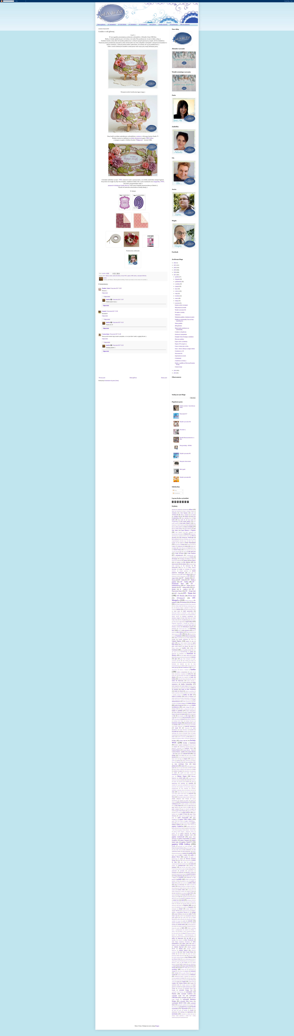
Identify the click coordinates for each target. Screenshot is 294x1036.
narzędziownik (175, 788)
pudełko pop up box (181, 882)
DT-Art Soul (192, 595)
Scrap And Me (185, 894)
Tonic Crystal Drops (188, 952)
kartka (110, 275)
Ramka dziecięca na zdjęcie (184, 886)
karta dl (184, 665)
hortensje (178, 657)
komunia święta (176, 723)
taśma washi (185, 943)
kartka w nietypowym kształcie (187, 709)
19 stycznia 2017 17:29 (112, 311)
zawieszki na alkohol (186, 1014)
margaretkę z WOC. (159, 181)
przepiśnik (181, 877)
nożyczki (191, 793)
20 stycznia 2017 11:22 (117, 322)
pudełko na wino (185, 881)
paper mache (183, 807)
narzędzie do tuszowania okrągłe (186, 786)
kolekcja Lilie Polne (178, 721)
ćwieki (191, 557)
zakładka (185, 1010)
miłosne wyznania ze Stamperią (185, 774)
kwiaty (174, 740)
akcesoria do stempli (176, 509)
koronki (182, 724)
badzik (186, 516)
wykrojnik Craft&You (187, 993)
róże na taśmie (183, 893)
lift (179, 755)
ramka (173, 886)
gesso (173, 643)
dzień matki (177, 611)
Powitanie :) (183, 429)
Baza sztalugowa (189, 532)
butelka (188, 544)
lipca (176, 288)
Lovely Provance (190, 757)
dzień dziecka (193, 609)
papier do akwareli (185, 809)
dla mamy (191, 564)
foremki (173, 639)
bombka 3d (174, 542)
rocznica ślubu (181, 889)
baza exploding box (186, 518)
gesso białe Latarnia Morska (184, 643)
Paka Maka (178, 805)
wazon (192, 973)
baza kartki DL (181, 519)
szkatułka (189, 919)
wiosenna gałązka (175, 978)
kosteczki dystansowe (190, 726)
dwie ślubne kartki (177, 606)
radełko (188, 884)
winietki (192, 976)
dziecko (179, 609)
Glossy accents (175, 648)
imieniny (193, 657)
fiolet (191, 634)
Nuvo (173, 797)
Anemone (174, 513)
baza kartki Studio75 (185, 523)
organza (192, 800)
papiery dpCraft (190, 826)
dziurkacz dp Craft (186, 614)
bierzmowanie (175, 534)
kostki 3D (178, 728)
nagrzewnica (174, 783)
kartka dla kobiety (117, 275)
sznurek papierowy (192, 924)
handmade (181, 653)
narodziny (183, 783)
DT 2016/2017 (132, 24)
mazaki (186, 767)
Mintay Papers (182, 776)
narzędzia (191, 783)
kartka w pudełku (177, 710)
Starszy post (164, 377)
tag (187, 938)
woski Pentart (191, 979)
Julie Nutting (186, 660)
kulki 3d (174, 736)
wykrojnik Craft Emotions (177, 992)
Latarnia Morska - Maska (188, 750)
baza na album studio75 (177, 526)
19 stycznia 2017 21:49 (115, 334)
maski (173, 767)
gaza (193, 641)
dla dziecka (186, 562)
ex (186, 628)
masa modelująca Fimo (181, 764)
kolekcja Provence (190, 721)
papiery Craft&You (177, 826)
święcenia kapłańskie (189, 936)
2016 (175, 370)
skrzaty (187, 902)
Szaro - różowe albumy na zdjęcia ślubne (185, 348)
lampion (175, 746)
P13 (172, 805)
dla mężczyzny (186, 565)
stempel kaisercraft (186, 910)
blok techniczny (175, 539)
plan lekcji (183, 862)
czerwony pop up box (183, 557)
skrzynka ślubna (186, 903)
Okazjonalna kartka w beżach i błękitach (185, 797)
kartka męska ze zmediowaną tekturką (181, 687)
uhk (179, 967)
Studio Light (175, 915)
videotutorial (191, 969)
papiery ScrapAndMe (184, 838)
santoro (173, 894)
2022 (175, 262)
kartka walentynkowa (191, 710)
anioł (192, 513)
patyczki (175, 853)
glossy (192, 646)
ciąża (176, 551)
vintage (173, 971)
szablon (178, 919)
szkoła (184, 921)
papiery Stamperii (184, 840)
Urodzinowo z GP (179, 351)
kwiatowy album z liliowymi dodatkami (185, 738)
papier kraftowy (186, 812)
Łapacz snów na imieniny (181, 341)
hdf (180, 655)
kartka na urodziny (176, 696)
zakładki (192, 1010)
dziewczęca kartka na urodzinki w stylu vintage (183, 612)
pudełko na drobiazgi (189, 879)
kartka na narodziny (189, 691)
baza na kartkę (188, 526)
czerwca (177, 291)
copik (184, 551)
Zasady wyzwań (162, 24)
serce (173, 898)
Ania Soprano (184, 513)
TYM (121, 180)
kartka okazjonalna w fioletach (187, 698)
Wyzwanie (185, 1008)
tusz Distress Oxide (176, 959)
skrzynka (178, 903)
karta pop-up (175, 667)
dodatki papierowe (184, 571)
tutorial (173, 967)
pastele (194, 851)
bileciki (181, 534)
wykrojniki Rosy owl (184, 1006)
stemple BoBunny (178, 914)
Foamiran (178, 636)
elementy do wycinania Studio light (186, 625)
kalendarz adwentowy (182, 662)
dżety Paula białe (186, 618)
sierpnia (177, 286)
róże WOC (190, 893)
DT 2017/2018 (122, 24)
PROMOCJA (187, 875)
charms (174, 548)
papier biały (191, 807)
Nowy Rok (180, 791)
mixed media (182, 778)
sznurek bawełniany (176, 922)
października (178, 281)
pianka (181, 858)
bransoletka (177, 544)
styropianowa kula (190, 915)
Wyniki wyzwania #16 (180, 310)
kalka (190, 662)
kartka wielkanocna (178, 712)
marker (173, 760)
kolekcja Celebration (191, 719)
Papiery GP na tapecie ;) (181, 344)
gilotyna (186, 646)
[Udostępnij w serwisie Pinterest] (119, 273)
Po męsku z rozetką (179, 312)
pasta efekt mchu (177, 849)
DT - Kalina (184, 582)
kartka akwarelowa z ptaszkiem (179, 673)
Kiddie (188, 714)
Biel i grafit (182, 469)
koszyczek (187, 728)
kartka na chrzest (178, 691)
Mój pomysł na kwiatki (180, 307)
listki (183, 755)
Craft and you (191, 551)
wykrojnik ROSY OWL (179, 1003)
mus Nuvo (193, 779)
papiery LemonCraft (178, 837)
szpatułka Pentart (186, 926)
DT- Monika (181, 595)
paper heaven (175, 807)
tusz (186, 955)
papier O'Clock (183, 814)
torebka (173, 953)
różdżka (188, 891)
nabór (193, 781)
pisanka (188, 860)
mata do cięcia (180, 767)
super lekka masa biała (185, 917)
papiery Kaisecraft (184, 833)
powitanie (182, 870)
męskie (175, 772)
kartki (178, 714)
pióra (179, 860)
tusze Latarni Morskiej (188, 966)
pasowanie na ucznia (182, 846)
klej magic (188, 716)
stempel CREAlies (176, 910)
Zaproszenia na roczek (180, 355)
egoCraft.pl (189, 621)
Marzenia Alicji (180, 762)
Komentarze (177, 493)
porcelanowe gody (181, 869)
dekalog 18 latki (190, 558)
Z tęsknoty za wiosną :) (180, 360)
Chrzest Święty (177, 549)
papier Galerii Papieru (181, 810)
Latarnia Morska (176, 750)
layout (179, 753)
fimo (186, 634)
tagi (192, 938)
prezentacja (183, 874)
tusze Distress (176, 966)
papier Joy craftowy (192, 810)
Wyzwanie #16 (178, 353)
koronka (176, 724)
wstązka (178, 981)
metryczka (193, 771)
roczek (173, 889)
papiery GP (174, 833)
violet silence (180, 971)
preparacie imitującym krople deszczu (118, 185)
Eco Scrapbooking (184, 619)
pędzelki (186, 857)
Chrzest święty (178, 367)
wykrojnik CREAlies (141, 275)
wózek (173, 981)
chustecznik (186, 549)
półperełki (181, 872)
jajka (176, 658)
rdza (189, 888)
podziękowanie (182, 865)
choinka (189, 548)
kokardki (183, 719)
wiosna (182, 978)
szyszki (177, 928)
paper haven (191, 805)
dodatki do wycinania (184, 569)
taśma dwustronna (189, 940)
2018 (175, 272)
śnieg (184, 933)
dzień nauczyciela (188, 611)
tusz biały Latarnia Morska (177, 957)
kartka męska (193, 686)
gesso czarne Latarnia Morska (187, 644)
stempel (181, 908)
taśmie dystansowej (136, 138)
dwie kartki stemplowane (180, 604)
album (191, 509)
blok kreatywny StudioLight (186, 537)
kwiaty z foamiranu (189, 743)
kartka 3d (192, 672)
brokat (182, 544)
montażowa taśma (175, 779)
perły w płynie (183, 855)
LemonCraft (186, 753)
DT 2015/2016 (143, 24)
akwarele (185, 509)
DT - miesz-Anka (184, 587)
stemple (194, 912)
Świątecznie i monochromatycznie (186, 935)
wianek (173, 974)
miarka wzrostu (190, 772)
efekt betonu (193, 619)
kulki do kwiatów (182, 736)
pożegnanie (174, 872)
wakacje (186, 971)
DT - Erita (181, 580)
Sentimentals (191, 896)
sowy (173, 907)
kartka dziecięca (186, 682)
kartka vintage (186, 707)
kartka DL (190, 673)
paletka (185, 805)
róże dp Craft (175, 893)
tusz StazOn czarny (181, 964)
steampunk (174, 908)
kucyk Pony (191, 735)
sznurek (190, 921)
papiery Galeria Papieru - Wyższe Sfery (187, 829)
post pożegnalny (190, 869)
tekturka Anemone (192, 945)
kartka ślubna (192, 703)
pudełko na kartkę (176, 881)
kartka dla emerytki (183, 677)
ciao (173, 551)
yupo (180, 1010)
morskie (182, 779)
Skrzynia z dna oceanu (185, 461)
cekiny (186, 546)
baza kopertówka (190, 525)
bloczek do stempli (177, 535)
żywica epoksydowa (182, 1017)
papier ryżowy (182, 815)
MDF (190, 767)
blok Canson (187, 535)
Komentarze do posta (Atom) (112, 380)
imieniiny (188, 657)
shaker (194, 898)
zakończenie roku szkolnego (178, 1012)
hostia (183, 657)
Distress (185, 560)
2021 (175, 265)
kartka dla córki (175, 675)
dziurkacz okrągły (176, 618)
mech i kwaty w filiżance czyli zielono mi (182, 769)
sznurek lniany (181, 924)
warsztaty (176, 973)
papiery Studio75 (186, 842)
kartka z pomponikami (182, 672)
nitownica (188, 790)
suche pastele (175, 917)
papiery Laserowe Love (186, 835)
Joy (179, 660)
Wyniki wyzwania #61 (185, 453)
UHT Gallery (185, 967)
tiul (178, 952)
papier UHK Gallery (185, 819)
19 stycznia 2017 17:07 (118, 299)
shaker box (176, 900)
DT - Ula (177, 593)
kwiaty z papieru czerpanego (181, 745)
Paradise (173, 846)
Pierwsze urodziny (179, 339)
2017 (175, 274)
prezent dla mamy (175, 874)
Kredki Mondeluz (183, 729)
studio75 (182, 915)
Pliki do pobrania (184, 24)
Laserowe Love (188, 748)
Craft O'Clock (179, 553)
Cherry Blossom (182, 548)
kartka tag (188, 705)
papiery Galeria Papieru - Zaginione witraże (184, 831)
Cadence (173, 546)
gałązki (187, 641)
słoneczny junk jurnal (176, 905)
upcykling (192, 967)
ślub (183, 928)
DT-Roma (193, 602)
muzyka (180, 781)
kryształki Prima (186, 733)
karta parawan (191, 665)
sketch (182, 902)
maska (182, 766)
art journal (193, 514)
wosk (187, 978)
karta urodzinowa (184, 667)
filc (181, 634)
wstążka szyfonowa (186, 986)
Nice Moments (184, 788)
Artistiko (176, 516)
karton (183, 714)
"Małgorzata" (140, 140)
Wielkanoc (193, 974)
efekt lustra (175, 621)
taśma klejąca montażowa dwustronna (181, 941)
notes (173, 791)
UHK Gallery (149, 138)
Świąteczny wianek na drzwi (178, 936)
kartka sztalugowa (182, 703)
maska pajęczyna (190, 766)
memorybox (186, 771)
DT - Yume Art (189, 593)
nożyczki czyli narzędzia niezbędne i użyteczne (183, 795)
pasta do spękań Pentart (191, 848)
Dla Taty (183, 567)
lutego (176, 300)
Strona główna (101, 24)
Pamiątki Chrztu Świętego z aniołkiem (184, 336)
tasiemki (180, 940)
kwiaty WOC (124, 275)
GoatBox (184, 648)
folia (184, 637)
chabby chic (193, 546)
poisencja (191, 865)
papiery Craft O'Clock (189, 824)
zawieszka (175, 1014)
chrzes (194, 548)
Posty (175, 490)
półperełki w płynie (189, 872)
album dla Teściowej (176, 511)
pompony (174, 867)
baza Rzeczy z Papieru (188, 530)
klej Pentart (179, 717)
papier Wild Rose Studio (177, 821)
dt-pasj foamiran (188, 600)
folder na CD (177, 637)
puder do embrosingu (179, 884)
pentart (184, 853)
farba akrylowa (185, 630)
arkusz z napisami (185, 514)
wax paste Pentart (185, 973)
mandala (192, 758)
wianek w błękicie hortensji (183, 974)
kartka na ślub (187, 694)
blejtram (186, 534)
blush (182, 539)
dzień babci (185, 609)
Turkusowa (177, 314)
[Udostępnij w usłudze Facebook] (117, 273)
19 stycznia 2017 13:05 (116, 288)
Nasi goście (152, 24)
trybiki (183, 953)
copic (180, 551)
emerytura (174, 628)
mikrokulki (174, 774)
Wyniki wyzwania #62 (185, 477)
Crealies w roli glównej (180, 332)
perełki (191, 853)
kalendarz (174, 662)
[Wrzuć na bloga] (114, 273)
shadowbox (188, 898)
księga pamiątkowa (184, 735)
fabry (179, 630)
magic (180, 758)
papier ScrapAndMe (183, 817)
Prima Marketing (178, 875)
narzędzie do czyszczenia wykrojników (180, 785)
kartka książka (185, 686)
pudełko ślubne (192, 882)
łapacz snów (174, 758)
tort (178, 953)
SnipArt (185, 905)
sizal (182, 900)
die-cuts (180, 560)
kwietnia (177, 296)
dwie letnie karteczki (191, 604)
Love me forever (181, 757)
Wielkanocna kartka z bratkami (181, 976)
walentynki (193, 971)
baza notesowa (188, 528)
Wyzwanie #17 (183, 413)
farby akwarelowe (190, 632)
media (194, 769)
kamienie (182, 664)
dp (178, 574)
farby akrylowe (180, 632)
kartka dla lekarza (182, 679)
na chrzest (186, 781)
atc (181, 516)
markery (178, 760)
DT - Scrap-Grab (190, 591)
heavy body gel (187, 655)
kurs (188, 736)
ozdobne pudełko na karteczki (187, 803)
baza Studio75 (179, 532)
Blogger (157, 1026)
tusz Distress (189, 957)
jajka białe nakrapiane (185, 658)
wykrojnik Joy (184, 997)
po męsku (191, 863)
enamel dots (181, 628)
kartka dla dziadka (185, 675)
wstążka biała (191, 981)
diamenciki (174, 560)
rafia (193, 884)
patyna (179, 853)
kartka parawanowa (187, 701)
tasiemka (174, 940)
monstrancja (191, 778)
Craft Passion (192, 553)
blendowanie (193, 534)
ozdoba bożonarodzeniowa (182, 802)
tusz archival (191, 955)
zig (193, 1014)
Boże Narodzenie (190, 542)
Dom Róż (190, 572)
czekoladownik (179, 555)
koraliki (194, 723)
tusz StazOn (184, 962)
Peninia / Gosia (106, 288)
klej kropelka (181, 716)
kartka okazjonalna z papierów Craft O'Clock (181, 699)
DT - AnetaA (185, 578)
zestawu (139, 136)
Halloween (174, 653)
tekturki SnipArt (183, 950)
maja (176, 293)
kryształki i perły (186, 731)
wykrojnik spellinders (182, 1005)
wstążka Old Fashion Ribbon (179, 983)
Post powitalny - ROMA (186, 445)
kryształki (191, 729)
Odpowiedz (105, 293)
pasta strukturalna (187, 849)
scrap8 (178, 896)
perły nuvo (174, 855)
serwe (177, 898)
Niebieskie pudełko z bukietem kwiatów (184, 317)
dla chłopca (193, 560)
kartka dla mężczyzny (177, 680)
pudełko (179, 879)
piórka (183, 860)
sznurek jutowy (186, 922)
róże (193, 891)
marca (176, 298)
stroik (185, 914)
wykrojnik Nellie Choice (186, 1001)
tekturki (181, 948)
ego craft (182, 621)
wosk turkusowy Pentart (181, 979)
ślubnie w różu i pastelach (185, 931)
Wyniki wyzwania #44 (185, 421)
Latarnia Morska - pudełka (178, 751)
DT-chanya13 (181, 598)
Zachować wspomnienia (181, 334)
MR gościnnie (178, 325)
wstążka (184, 981)
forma (192, 639)
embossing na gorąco (188, 626)
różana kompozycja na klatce (178, 891)
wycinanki (180, 988)
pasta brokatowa (180, 848)
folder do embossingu (190, 636)
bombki (181, 542)
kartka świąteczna (179, 705)
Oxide (173, 802)
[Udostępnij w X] (116, 273)
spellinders (178, 907)
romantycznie (191, 889)
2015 (175, 373)
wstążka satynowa (186, 985)
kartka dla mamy (190, 679)
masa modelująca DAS (191, 762)
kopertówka (187, 723)
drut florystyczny (182, 576)
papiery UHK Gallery (132, 275)
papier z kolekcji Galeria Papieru (183, 822)
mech (194, 767)
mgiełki (182, 772)
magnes (185, 758)
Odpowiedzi (107, 296)
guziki (191, 651)
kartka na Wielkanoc (189, 696)
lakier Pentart (193, 745)
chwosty (192, 549)
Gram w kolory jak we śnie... (182, 346)
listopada (177, 279)
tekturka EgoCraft (179, 947)
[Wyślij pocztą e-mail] (113, 273)
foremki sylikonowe (183, 639)
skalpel (177, 902)
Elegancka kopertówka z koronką (179, 623)
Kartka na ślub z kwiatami (181, 305)
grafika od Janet (187, 650)
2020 (175, 267)
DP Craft (183, 574)
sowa (193, 905)
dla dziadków (178, 562)
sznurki (174, 926)
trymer (189, 953)
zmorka (108, 299)
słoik (193, 903)
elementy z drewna (176, 626)
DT (188, 576)
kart (188, 664)
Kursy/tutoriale (174, 24)
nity (193, 790)
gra (181, 650)
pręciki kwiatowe (191, 874)
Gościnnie (175, 650)
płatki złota (185, 863)
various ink (183, 969)
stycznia (177, 303)
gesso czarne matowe (177, 646)
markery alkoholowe (186, 760)
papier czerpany (175, 809)
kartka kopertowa (176, 686)
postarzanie (174, 870)
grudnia (177, 276)
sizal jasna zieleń (190, 900)
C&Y (193, 544)
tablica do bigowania (177, 938)
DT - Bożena (106, 275)
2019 (175, 270)
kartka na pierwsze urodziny (178, 692)
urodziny (174, 969)
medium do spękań (178, 771)
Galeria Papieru (176, 641)
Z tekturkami (178, 358)
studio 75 (191, 914)
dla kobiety (183, 564)
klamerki (194, 714)
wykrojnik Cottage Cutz (185, 990)
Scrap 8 (178, 894)
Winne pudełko (178, 323)
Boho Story (191, 541)
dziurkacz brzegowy (176, 614)
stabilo (184, 907)
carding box (180, 546)
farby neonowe (175, 634)
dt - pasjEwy (184, 589)
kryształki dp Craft (176, 731)
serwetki (182, 898)
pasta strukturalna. (187, 851)
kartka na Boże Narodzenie (188, 689)
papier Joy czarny (177, 812)
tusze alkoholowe (192, 964)
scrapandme (184, 896)
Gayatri (104, 311)
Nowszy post (102, 377)
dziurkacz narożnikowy (187, 616)
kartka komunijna (186, 684)
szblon (183, 919)
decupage (182, 558)
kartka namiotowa (175, 698)
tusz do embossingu (186, 959)
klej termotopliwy (187, 717)
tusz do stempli (189, 960)
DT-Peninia (183, 602)
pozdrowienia (190, 870)
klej (174, 716)
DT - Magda (187, 585)
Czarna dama (105, 334)
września (177, 284)
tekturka (183, 945)
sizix (173, 902)
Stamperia (190, 907)
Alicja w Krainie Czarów (188, 511)
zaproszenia (190, 1012)
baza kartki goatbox (185, 521)
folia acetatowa (190, 637)
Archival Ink (175, 514)
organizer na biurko (184, 800)
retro (193, 888)
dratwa (188, 574)
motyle (187, 779)
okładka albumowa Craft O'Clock (180, 798)
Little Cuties (189, 755)
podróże (173, 865)
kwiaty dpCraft (183, 740)
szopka (179, 926)
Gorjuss (191, 648)
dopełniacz (174, 574)
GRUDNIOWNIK (183, 651)
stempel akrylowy (190, 908)
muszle (175, 781)
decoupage (174, 558)
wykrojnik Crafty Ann (178, 995)
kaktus (192, 660)
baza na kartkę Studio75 (177, 528)
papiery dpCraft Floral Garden (178, 828)
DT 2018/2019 (112, 24)
